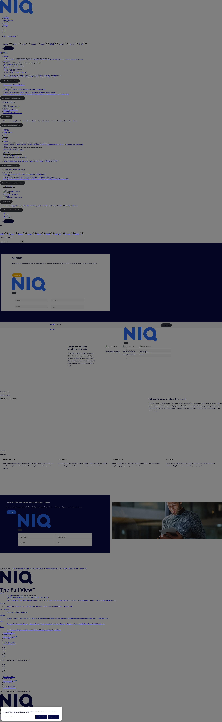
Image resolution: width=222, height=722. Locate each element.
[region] (31, 714)
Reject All (41, 717)
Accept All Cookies (53, 717)
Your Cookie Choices (10, 717)
